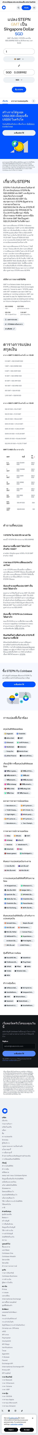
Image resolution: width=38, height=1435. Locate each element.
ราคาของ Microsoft (9, 1403)
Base (4, 1315)
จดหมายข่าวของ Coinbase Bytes (14, 1175)
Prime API (6, 1370)
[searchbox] (19, 80)
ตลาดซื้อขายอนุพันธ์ (9, 1302)
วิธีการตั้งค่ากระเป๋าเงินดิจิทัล (12, 1201)
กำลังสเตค (5, 1357)
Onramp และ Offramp (10, 1328)
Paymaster (6, 1338)
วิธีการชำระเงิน (7, 1230)
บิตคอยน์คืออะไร (8, 1191)
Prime (4, 1289)
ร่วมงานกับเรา (7, 1124)
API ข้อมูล (5, 1344)
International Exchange (11, 1299)
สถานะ (4, 1240)
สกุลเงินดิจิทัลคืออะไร (9, 1195)
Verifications (7, 1347)
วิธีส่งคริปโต (6, 1204)
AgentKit (5, 1354)
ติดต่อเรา (5, 1218)
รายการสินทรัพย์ (8, 1273)
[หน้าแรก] (4, 7)
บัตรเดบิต (5, 1263)
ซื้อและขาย (6, 1247)
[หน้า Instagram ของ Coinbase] (15, 1411)
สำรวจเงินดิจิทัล (7, 1166)
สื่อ (3, 1133)
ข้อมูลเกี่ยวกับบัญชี (8, 1227)
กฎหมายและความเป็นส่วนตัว (12, 1146)
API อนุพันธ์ (6, 1373)
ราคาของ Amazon (9, 1406)
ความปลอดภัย (7, 1137)
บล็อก (4, 1130)
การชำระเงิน (6, 1279)
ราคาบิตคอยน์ (7, 1380)
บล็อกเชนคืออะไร (8, 1198)
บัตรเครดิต (6, 1260)
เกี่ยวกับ (4, 1121)
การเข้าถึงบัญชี (7, 1234)
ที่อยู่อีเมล (5, 1041)
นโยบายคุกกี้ (6, 1149)
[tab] (5, 101)
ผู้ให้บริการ (6, 1143)
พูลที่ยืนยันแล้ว (7, 1305)
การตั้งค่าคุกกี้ (7, 1153)
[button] (34, 7)
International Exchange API (13, 1367)
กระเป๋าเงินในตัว (8, 1322)
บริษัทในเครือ (7, 1127)
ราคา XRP (6, 1389)
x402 (4, 1331)
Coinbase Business (9, 1276)
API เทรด (5, 1335)
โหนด (4, 1351)
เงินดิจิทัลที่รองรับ (8, 1237)
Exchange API (7, 1363)
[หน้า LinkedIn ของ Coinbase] (9, 1411)
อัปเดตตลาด (6, 1188)
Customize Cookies (16, 1424)
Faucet (5, 1360)
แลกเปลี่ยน (6, 1296)
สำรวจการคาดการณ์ (9, 1266)
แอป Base (5, 1250)
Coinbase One (7, 1253)
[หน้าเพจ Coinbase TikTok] (22, 1411)
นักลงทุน (5, 1140)
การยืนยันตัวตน (7, 1224)
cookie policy (13, 1418)
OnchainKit (6, 1341)
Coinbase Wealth (9, 1256)
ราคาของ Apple (8, 1400)
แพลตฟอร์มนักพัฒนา (9, 1312)
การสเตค (5, 1292)
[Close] (32, 1418)
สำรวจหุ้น (5, 1169)
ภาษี (3, 1208)
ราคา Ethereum (8, 1383)
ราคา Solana (7, 1386)
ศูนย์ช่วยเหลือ (7, 1214)
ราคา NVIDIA (7, 1396)
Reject (11, 1430)
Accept (27, 1430)
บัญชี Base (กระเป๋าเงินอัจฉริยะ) (13, 1325)
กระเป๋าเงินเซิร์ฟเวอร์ (9, 1319)
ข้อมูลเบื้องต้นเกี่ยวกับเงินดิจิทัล (13, 1179)
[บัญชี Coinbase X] (2, 1411)
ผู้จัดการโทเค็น (7, 1282)
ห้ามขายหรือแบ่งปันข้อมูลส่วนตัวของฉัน (16, 1156)
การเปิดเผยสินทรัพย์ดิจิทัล (11, 1159)
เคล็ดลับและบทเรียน (9, 1182)
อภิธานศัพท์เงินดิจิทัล (9, 1185)
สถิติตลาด (5, 1172)
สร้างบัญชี (5, 1221)
